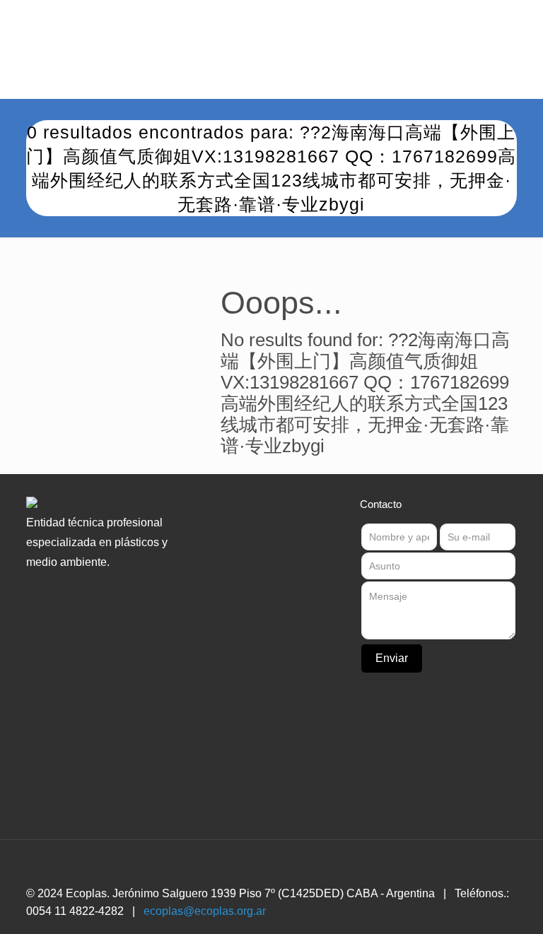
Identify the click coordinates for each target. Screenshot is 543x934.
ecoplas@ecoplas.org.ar (205, 911)
